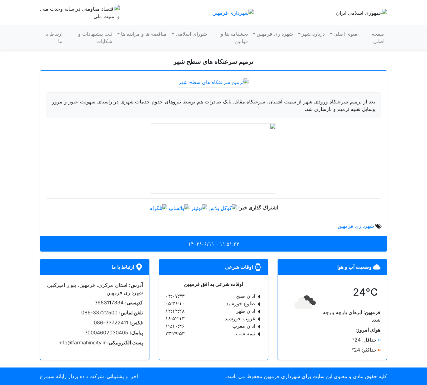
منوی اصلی (345, 34)
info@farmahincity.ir (82, 342)
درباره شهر (313, 34)
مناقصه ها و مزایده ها (144, 34)
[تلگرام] (158, 207)
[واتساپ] (179, 207)
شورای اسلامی (191, 34)
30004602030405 (106, 332)
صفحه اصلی (378, 37)
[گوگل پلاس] (222, 207)
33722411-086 (111, 322)
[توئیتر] (199, 207)
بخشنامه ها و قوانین (234, 37)
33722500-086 (99, 312)
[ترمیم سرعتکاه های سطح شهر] (213, 81)
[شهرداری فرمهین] (233, 12)
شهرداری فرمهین (275, 34)
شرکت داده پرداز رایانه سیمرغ (72, 376)
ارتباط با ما (54, 37)
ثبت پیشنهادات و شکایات (95, 37)
